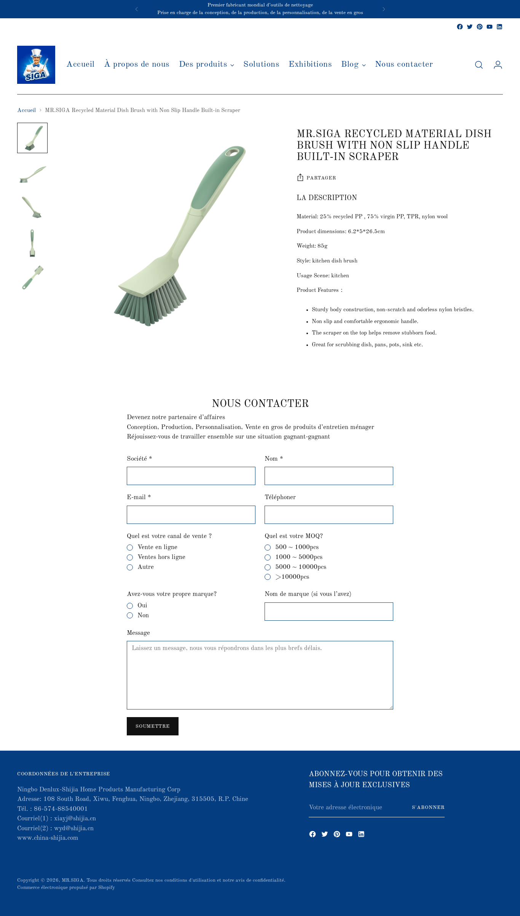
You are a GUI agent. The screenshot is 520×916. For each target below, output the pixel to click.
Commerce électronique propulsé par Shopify (66, 887)
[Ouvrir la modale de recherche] (479, 64)
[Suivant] (383, 9)
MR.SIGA (72, 880)
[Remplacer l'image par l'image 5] (32, 278)
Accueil (26, 111)
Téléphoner (280, 497)
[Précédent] (136, 9)
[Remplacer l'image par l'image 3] (32, 208)
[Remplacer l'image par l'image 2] (32, 173)
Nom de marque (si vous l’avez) (308, 594)
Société (139, 459)
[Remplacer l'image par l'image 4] (32, 243)
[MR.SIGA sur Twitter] (469, 26)
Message (138, 633)
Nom (274, 459)
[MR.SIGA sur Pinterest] (479, 26)
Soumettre (152, 726)
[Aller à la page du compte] (494, 64)
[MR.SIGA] (36, 65)
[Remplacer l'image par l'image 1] (32, 138)
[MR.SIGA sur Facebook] (459, 26)
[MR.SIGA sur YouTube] (489, 26)
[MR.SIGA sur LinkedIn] (499, 26)
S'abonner (428, 807)
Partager (321, 178)
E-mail (139, 497)
